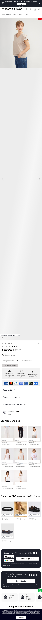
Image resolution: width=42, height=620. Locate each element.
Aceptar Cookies (21, 617)
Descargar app (27, 558)
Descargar (21, 4)
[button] (31, 9)
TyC (8, 586)
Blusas (26, 14)
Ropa (20, 14)
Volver (8, 14)
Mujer (14, 14)
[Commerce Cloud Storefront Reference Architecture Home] (13, 9)
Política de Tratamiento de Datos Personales (18, 612)
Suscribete (21, 581)
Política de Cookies (6, 612)
